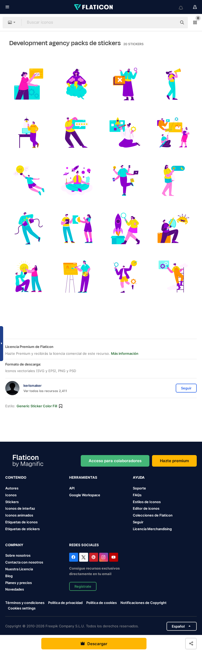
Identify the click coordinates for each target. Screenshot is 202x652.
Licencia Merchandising (152, 529)
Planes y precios (18, 583)
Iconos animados (19, 515)
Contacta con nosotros (24, 562)
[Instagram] (103, 557)
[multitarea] (125, 180)
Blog (9, 576)
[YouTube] (113, 557)
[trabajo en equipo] (29, 276)
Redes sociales (84, 545)
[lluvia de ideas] (77, 84)
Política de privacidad (65, 603)
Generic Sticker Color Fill (37, 406)
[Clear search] (170, 22)
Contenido (15, 477)
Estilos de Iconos (147, 502)
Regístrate (82, 586)
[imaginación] (77, 180)
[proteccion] (173, 228)
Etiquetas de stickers (22, 529)
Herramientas (83, 477)
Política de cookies (101, 603)
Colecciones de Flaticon (153, 515)
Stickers (12, 502)
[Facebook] (73, 557)
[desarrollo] (173, 132)
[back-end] (29, 84)
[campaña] (173, 84)
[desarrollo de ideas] (29, 180)
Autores (11, 488)
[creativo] (29, 132)
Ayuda (139, 477)
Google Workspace (84, 495)
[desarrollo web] (77, 276)
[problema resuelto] (77, 228)
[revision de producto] (125, 228)
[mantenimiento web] (173, 276)
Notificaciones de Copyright (143, 603)
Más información (124, 353)
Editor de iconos (146, 508)
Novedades (14, 589)
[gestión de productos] (125, 132)
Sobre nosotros (18, 555)
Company (14, 545)
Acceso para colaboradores (115, 460)
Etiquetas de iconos (21, 522)
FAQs (137, 495)
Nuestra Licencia (19, 569)
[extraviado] (125, 84)
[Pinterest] (93, 557)
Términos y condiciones (24, 603)
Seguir (138, 522)
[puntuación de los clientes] (77, 132)
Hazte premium (174, 460)
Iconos (11, 495)
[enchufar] (29, 228)
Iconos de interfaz (20, 508)
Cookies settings (22, 608)
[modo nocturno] (173, 180)
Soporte (139, 488)
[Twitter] (83, 557)
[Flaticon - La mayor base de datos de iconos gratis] (94, 7)
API (72, 488)
